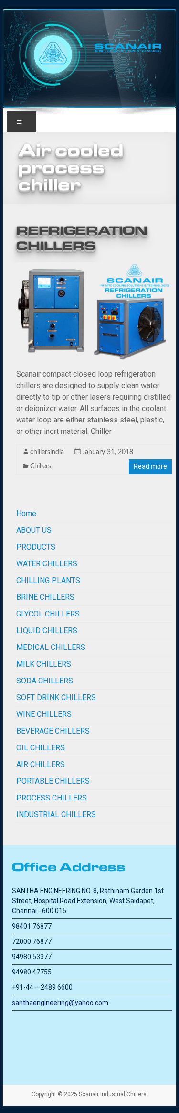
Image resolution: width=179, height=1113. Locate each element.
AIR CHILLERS (40, 764)
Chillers (40, 466)
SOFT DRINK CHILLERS (56, 697)
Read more (150, 466)
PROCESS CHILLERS (51, 797)
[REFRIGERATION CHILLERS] (94, 266)
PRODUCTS (35, 546)
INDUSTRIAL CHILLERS (56, 814)
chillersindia (47, 452)
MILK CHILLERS (43, 664)
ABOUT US (34, 530)
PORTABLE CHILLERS (53, 781)
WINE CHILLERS (44, 714)
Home (26, 513)
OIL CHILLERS (40, 747)
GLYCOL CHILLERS (48, 613)
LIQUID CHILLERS (46, 630)
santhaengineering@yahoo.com (60, 1002)
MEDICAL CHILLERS (50, 647)
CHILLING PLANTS (48, 580)
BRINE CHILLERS (45, 597)
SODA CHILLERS (44, 680)
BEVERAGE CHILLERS (53, 730)
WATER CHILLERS (46, 563)
